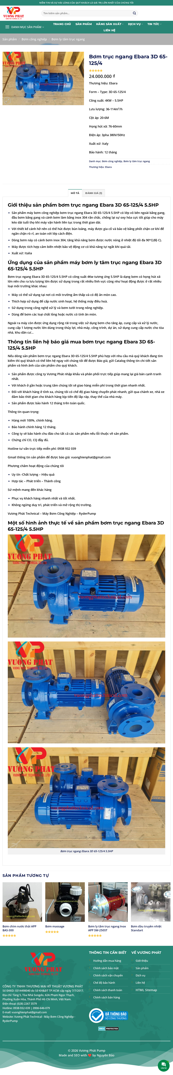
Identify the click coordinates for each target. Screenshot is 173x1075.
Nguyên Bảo (105, 1055)
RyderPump (87, 513)
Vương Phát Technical (23, 513)
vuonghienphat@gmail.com (91, 457)
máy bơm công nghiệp (43, 213)
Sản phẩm (84, 24)
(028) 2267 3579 (27, 1004)
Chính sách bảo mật (106, 968)
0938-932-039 (21, 1008)
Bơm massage (54, 926)
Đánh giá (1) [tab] (93, 193)
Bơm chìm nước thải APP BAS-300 (19, 928)
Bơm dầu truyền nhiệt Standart (146, 928)
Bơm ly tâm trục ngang (68, 39)
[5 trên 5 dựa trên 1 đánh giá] (129, 70)
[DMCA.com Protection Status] (108, 1028)
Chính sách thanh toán (107, 990)
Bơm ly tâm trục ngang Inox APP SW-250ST (107, 928)
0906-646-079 (41, 1008)
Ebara (108, 167)
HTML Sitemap (146, 990)
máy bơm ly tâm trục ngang (104, 262)
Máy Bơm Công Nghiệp (59, 513)
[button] (24, 27)
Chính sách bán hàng (106, 997)
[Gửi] (134, 13)
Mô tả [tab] (75, 193)
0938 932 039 (66, 449)
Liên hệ (109, 30)
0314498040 (22, 990)
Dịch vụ (134, 24)
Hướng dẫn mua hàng (107, 961)
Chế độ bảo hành (104, 983)
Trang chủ (62, 24)
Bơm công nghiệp (34, 39)
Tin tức (153, 24)
